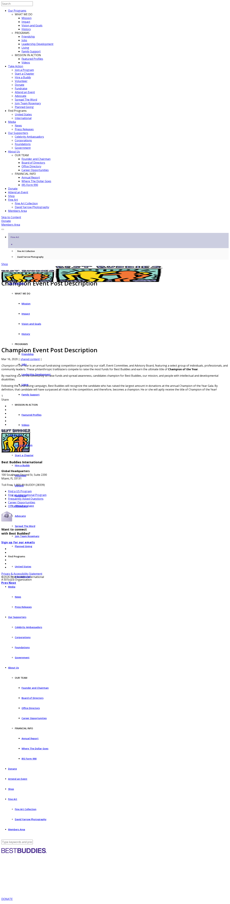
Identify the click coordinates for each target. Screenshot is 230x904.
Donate (19, 85)
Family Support (31, 51)
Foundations (23, 144)
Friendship (28, 36)
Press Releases (24, 129)
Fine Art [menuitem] (15, 241)
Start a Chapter (24, 74)
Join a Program (24, 70)
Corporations (23, 140)
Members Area (17, 211)
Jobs (24, 40)
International (23, 118)
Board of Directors (33, 162)
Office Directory (31, 166)
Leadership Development (37, 44)
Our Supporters (18, 133)
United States (23, 114)
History (26, 29)
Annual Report (31, 177)
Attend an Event (25, 92)
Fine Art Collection (26, 203)
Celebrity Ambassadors (29, 137)
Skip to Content (11, 217)
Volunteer (21, 81)
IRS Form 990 (30, 185)
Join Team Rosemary (28, 103)
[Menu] (2, 229)
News (18, 125)
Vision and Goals (32, 25)
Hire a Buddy (23, 77)
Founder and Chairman (36, 159)
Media (12, 122)
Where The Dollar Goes (36, 181)
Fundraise (21, 88)
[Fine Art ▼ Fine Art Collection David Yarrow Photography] (115, 228)
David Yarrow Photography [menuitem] (30, 256)
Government (23, 148)
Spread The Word (26, 99)
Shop (11, 196)
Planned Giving (24, 107)
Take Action (15, 66)
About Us (14, 151)
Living (25, 48)
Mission (26, 18)
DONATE (7, 899)
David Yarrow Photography (32, 207)
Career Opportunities (35, 170)
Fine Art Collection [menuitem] (26, 251)
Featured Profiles (32, 59)
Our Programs (17, 10)
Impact (26, 22)
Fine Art (13, 200)
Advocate (20, 96)
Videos (26, 62)
